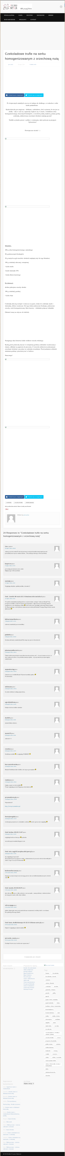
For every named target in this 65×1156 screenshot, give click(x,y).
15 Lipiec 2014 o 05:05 (10, 548)
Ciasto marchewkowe (29, 982)
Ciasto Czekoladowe (29, 985)
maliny (47, 1016)
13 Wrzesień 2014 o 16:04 (11, 940)
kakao (58, 1003)
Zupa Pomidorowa (28, 973)
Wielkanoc (22, 19)
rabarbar (58, 1044)
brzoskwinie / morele (51, 976)
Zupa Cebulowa (27, 975)
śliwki (47, 1069)
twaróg (55, 1050)
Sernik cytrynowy (15, 1104)
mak (59, 1012)
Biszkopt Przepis (28, 989)
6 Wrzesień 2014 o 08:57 (11, 907)
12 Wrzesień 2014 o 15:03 (11, 924)
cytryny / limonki (50, 983)
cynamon (48, 980)
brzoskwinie (56, 973)
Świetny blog (6, 1104)
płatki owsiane (49, 1044)
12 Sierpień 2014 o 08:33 (10, 652)
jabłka (54, 993)
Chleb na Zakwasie (28, 969)
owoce (59, 1037)
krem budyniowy (49, 1009)
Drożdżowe (40, 15)
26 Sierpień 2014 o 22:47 (11, 818)
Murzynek (9, 1122)
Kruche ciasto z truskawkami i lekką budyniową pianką (11, 1113)
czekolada (8, 502)
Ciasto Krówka (12, 1119)
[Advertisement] (32, 35)
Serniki (50, 15)
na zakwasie (49, 1029)
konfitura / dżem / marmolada (53, 1006)
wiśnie (47, 1057)
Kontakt (33, 19)
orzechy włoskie (19, 502)
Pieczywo (29, 15)
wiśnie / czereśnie (56, 1057)
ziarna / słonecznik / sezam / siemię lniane (53, 1064)
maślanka (57, 1019)
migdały (48, 1022)
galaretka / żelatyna (50, 989)
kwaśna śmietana (50, 1012)
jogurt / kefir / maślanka (52, 999)
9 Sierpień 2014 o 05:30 (10, 636)
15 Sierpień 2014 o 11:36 (10, 719)
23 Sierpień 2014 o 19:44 (10, 782)
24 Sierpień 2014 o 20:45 (11, 799)
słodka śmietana (30, 502)
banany (47, 973)
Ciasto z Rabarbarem (29, 978)
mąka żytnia (48, 1026)
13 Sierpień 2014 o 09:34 (10, 671)
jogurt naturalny (49, 1003)
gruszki (47, 993)
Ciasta (20, 15)
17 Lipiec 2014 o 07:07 (10, 565)
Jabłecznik (26, 980)
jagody (47, 996)
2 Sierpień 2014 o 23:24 (10, 621)
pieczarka (10, 64)
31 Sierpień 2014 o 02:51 (10, 834)
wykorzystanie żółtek (51, 1060)
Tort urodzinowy (11, 1101)
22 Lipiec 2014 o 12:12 (10, 583)
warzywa (55, 1054)
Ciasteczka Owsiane (29, 987)
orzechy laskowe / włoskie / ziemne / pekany (53, 1033)
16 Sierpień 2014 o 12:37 (10, 751)
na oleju (57, 1026)
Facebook (57, 6)
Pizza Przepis (27, 977)
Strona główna (9, 15)
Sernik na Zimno (28, 971)
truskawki (48, 1050)
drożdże (56, 986)
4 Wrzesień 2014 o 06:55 (11, 872)
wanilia (47, 1054)
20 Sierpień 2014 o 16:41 (10, 766)
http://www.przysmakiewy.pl (12, 806)
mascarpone (49, 1019)
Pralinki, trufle (33, 64)
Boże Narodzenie (9, 19)
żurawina (48, 1075)
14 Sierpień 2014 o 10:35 (10, 704)
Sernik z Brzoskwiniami (30, 968)
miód (54, 1022)
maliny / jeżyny (56, 1016)
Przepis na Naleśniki (29, 984)
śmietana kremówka (50, 1072)
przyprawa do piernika (51, 1041)
